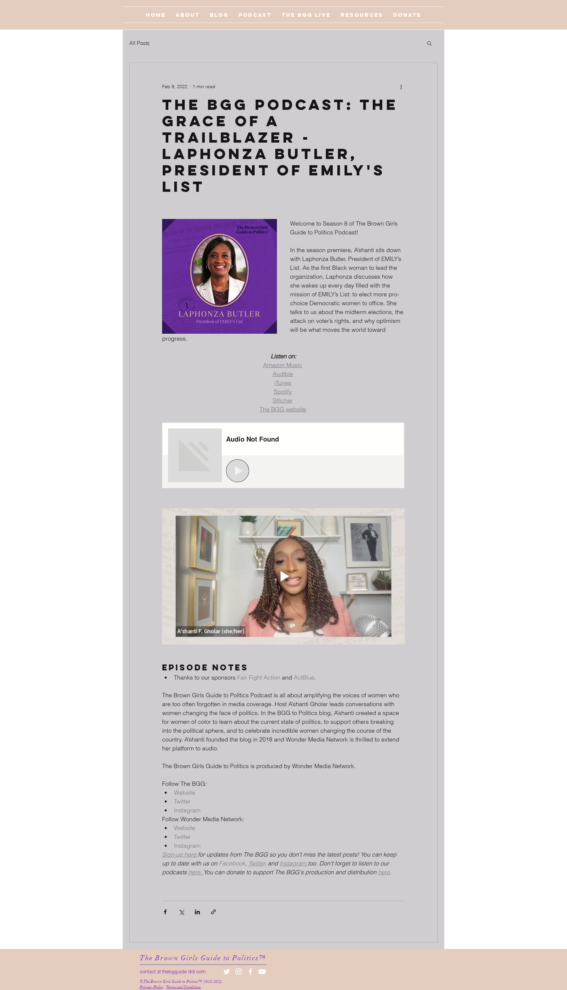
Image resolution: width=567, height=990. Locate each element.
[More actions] (401, 86)
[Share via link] (213, 912)
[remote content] (283, 456)
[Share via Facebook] (165, 912)
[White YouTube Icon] (262, 971)
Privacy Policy (152, 987)
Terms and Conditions (183, 987)
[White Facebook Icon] (250, 971)
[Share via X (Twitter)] (181, 912)
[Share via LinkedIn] (197, 912)
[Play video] (283, 576)
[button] (429, 43)
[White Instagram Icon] (238, 971)
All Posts (139, 43)
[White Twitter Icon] (226, 971)
